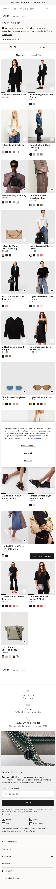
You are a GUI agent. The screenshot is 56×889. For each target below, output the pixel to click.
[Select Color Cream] (6, 656)
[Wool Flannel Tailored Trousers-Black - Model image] (14, 277)
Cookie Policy (35, 438)
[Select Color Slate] (10, 202)
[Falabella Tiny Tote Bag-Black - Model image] (14, 176)
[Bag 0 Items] (46, 9)
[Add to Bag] (24, 88)
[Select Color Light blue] (34, 154)
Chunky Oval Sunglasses (14, 397)
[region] (28, 444)
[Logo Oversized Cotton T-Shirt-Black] (41, 277)
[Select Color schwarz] (30, 104)
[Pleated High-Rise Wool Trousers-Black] (41, 75)
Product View (35, 55)
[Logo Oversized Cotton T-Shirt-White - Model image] (41, 226)
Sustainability (38, 823)
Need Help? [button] (7, 871)
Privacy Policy (29, 831)
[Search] (41, 9)
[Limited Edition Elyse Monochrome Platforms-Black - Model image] (41, 476)
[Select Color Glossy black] (30, 505)
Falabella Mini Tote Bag (14, 145)
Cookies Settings (28, 446)
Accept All (28, 453)
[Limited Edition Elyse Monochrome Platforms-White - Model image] (14, 527)
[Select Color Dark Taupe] (41, 205)
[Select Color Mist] (34, 104)
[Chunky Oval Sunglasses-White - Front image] (14, 378)
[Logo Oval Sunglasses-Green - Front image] (41, 378)
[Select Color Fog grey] (10, 656)
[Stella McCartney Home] (19, 8)
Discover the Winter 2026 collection (28, 3)
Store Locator (28, 695)
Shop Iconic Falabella (41, 556)
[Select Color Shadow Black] (10, 152)
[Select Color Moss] (13, 152)
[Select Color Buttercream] (3, 255)
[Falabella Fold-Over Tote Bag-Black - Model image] (41, 126)
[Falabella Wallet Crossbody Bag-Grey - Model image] (41, 176)
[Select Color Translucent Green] (13, 404)
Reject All (28, 460)
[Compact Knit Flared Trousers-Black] (14, 577)
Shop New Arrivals (10, 40)
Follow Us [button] (6, 864)
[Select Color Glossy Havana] (10, 404)
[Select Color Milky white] (3, 404)
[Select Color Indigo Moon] (10, 255)
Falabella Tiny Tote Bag (14, 195)
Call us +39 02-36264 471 (28, 723)
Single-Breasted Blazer (14, 95)
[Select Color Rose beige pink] (17, 404)
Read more (6, 814)
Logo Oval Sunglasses (40, 397)
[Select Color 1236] (41, 154)
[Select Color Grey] (38, 154)
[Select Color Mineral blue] (38, 255)
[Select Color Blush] (13, 606)
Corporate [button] (6, 849)
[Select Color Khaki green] (30, 404)
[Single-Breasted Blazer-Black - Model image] (14, 75)
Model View (21, 55)
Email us (28, 709)
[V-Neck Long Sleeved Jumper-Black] (14, 327)
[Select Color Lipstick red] (10, 606)
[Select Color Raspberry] (41, 255)
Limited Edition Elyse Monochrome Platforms (13, 498)
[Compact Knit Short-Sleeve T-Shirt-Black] (41, 577)
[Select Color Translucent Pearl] (45, 404)
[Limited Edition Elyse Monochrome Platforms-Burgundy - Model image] (14, 476)
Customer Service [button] (9, 842)
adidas (35, 819)
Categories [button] (6, 856)
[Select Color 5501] (6, 306)
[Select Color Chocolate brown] (38, 404)
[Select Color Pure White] (30, 255)
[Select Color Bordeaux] (6, 606)
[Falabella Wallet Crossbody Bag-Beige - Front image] (14, 226)
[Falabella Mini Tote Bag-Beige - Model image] (14, 126)
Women (8, 819)
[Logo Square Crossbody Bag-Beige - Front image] (14, 628)
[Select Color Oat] (17, 606)
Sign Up (28, 803)
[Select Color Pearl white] (34, 505)
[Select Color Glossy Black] (6, 404)
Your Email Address (10, 788)
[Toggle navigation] (52, 9)
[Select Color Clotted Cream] (3, 152)
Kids (7, 823)
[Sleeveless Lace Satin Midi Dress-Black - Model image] (41, 327)
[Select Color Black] (6, 152)
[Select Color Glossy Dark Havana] (41, 404)
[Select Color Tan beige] (10, 356)
